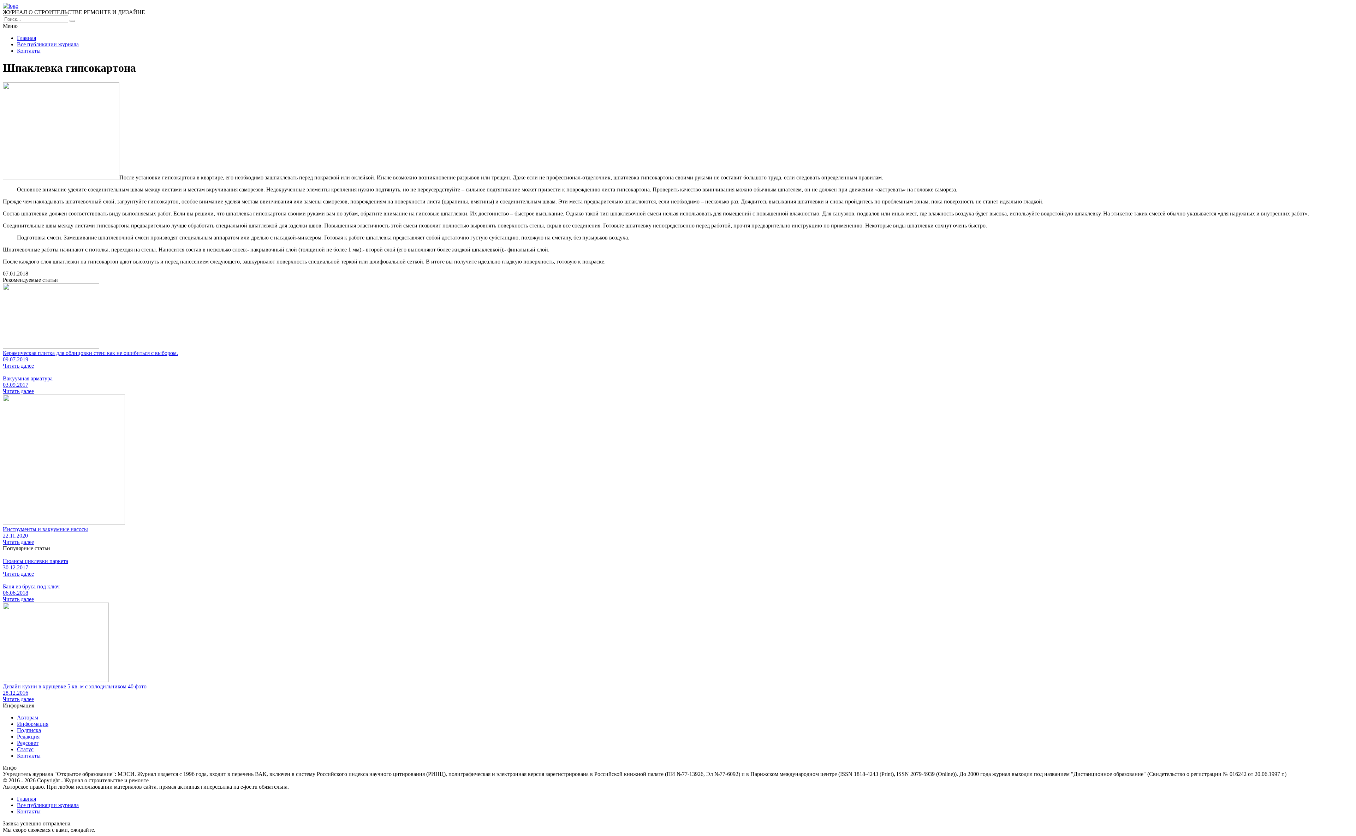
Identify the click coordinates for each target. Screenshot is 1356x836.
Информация (32, 724)
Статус (25, 749)
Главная (26, 38)
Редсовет (27, 743)
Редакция (28, 737)
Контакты (29, 51)
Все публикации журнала (48, 44)
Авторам (27, 718)
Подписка (29, 730)
